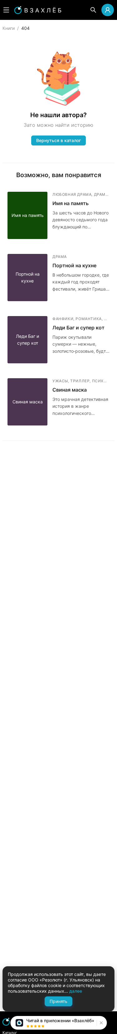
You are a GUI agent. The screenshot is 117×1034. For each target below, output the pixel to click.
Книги (8, 28)
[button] (100, 1023)
